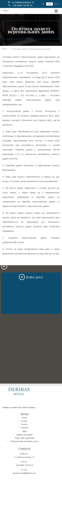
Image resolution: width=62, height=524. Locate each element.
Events (24, 421)
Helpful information (24, 435)
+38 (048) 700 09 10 (22, 5)
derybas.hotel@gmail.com (24, 473)
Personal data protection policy (25, 441)
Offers (24, 431)
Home (24, 418)
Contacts (24, 427)
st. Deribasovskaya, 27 (23, 2)
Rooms (24, 424)
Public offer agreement (24, 438)
